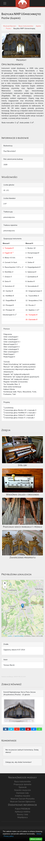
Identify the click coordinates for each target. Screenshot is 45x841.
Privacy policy (9, 836)
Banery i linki (22, 815)
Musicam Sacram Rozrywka (22, 799)
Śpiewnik (23, 787)
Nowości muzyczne (22, 790)
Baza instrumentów (22, 782)
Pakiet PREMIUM (22, 809)
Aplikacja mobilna (22, 812)
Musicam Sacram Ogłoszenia (22, 802)
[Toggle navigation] (4, 3)
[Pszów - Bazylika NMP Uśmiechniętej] (22, 606)
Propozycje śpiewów (22, 784)
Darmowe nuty (22, 793)
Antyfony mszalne (22, 796)
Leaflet (10, 636)
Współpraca (22, 817)
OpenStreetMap (18, 636)
